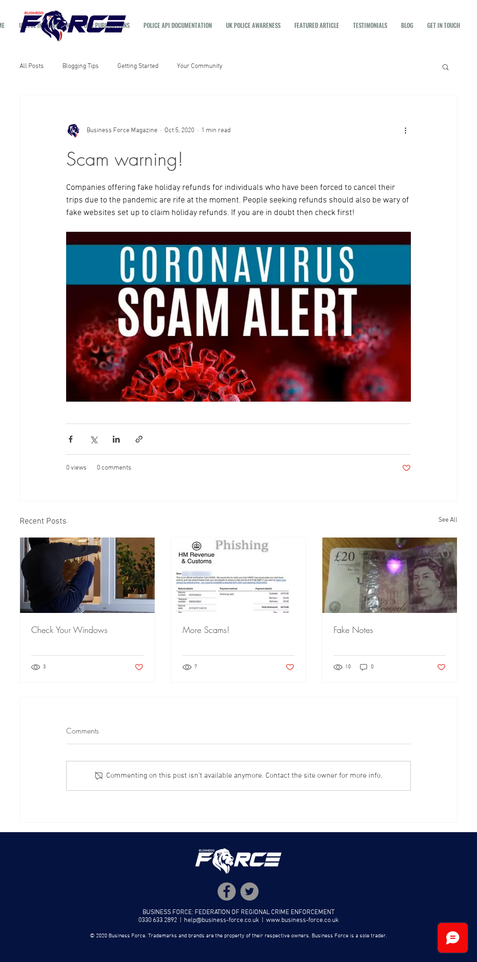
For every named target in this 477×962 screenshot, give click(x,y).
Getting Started (137, 66)
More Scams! (206, 629)
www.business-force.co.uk (302, 920)
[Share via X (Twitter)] (93, 439)
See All (447, 520)
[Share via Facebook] (70, 439)
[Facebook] (227, 891)
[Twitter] (249, 891)
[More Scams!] (238, 575)
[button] (445, 66)
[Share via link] (139, 439)
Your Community (200, 66)
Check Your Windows (69, 629)
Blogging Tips (80, 66)
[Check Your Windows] (87, 575)
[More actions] (405, 130)
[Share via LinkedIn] (116, 439)
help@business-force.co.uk (221, 920)
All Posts (32, 66)
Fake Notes (353, 629)
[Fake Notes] (389, 575)
